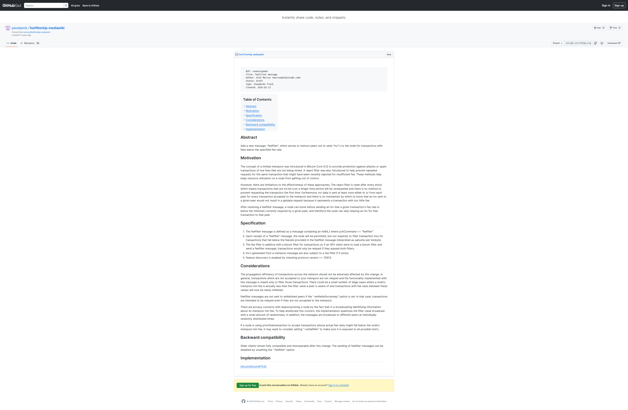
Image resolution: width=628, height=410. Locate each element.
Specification (254, 115)
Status (299, 401)
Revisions (31, 43)
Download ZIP (614, 43)
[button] (595, 43)
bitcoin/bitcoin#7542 (254, 366)
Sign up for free (247, 385)
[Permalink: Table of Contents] (241, 99)
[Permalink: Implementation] (238, 358)
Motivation (252, 110)
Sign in (606, 5)
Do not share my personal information (369, 401)
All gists (75, 5)
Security (289, 401)
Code (13, 43)
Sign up (619, 5)
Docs (319, 401)
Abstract (251, 106)
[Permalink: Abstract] (238, 137)
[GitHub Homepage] (243, 401)
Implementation (255, 129)
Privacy (279, 401)
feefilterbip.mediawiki (47, 28)
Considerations (255, 120)
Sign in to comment (338, 385)
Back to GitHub (91, 5)
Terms (270, 401)
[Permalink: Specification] (238, 223)
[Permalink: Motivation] (238, 158)
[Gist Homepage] (12, 5)
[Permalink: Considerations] (238, 265)
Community (309, 401)
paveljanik (19, 28)
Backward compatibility (260, 124)
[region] (314, 216)
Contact (328, 401)
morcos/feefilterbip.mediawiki (36, 32)
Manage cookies (342, 401)
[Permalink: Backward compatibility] (238, 337)
